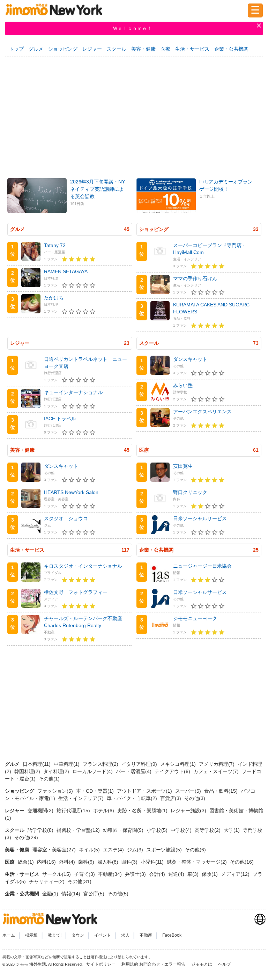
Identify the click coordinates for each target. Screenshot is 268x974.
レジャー (92, 49)
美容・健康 (143, 49)
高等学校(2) (208, 830)
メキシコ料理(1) (178, 764)
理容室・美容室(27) (54, 849)
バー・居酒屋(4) (134, 771)
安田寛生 (183, 466)
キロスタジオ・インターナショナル (83, 566)
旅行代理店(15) (74, 810)
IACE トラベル (60, 418)
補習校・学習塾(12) (79, 830)
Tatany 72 (55, 245)
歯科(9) (87, 862)
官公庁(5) (94, 893)
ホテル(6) (104, 810)
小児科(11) (153, 862)
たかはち (54, 297)
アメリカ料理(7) (217, 764)
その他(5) (117, 893)
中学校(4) (182, 830)
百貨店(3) (171, 798)
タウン (78, 935)
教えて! (54, 935)
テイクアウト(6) (173, 771)
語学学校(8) (41, 830)
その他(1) (49, 779)
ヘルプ (224, 964)
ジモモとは (202, 964)
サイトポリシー (101, 964)
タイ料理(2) (56, 771)
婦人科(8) (108, 862)
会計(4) (157, 874)
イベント (102, 935)
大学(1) (232, 830)
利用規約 (129, 964)
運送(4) (177, 874)
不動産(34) (110, 874)
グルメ (36, 49)
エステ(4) (114, 849)
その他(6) (195, 849)
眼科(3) (130, 862)
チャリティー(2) (47, 881)
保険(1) (210, 874)
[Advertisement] (134, 114)
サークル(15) (57, 874)
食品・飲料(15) (221, 791)
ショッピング (62, 49)
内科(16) (47, 862)
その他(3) (194, 798)
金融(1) (51, 893)
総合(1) (26, 862)
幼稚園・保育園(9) (124, 830)
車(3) (193, 874)
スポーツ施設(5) (164, 849)
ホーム (8, 935)
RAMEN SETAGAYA (66, 271)
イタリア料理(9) (139, 764)
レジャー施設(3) (189, 810)
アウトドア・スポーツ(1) (145, 791)
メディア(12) (236, 874)
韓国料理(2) (28, 771)
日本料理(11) (37, 764)
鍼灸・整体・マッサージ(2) (197, 862)
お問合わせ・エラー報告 (162, 964)
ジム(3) (135, 849)
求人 (125, 935)
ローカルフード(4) (93, 771)
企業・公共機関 (231, 49)
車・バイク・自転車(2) (132, 798)
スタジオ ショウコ (66, 518)
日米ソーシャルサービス (200, 518)
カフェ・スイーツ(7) (216, 771)
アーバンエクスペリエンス (202, 411)
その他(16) (242, 862)
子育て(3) (85, 874)
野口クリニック (190, 492)
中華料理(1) (67, 764)
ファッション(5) (55, 791)
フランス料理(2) (101, 764)
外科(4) (67, 862)
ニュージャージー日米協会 (202, 566)
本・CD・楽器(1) (95, 791)
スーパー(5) (188, 791)
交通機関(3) (41, 810)
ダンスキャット (190, 359)
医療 (165, 49)
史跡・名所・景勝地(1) (143, 810)
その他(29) (26, 837)
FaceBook (171, 935)
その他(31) (79, 881)
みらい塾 (183, 385)
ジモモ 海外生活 (31, 964)
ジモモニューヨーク (195, 618)
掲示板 (31, 935)
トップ (16, 49)
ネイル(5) (90, 849)
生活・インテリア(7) (81, 798)
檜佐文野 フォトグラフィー (75, 592)
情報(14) (71, 893)
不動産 (146, 935)
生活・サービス (192, 49)
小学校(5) (158, 830)
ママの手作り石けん (195, 278)
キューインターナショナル (73, 392)
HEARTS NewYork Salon (71, 492)
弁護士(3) (136, 874)
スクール (116, 49)
